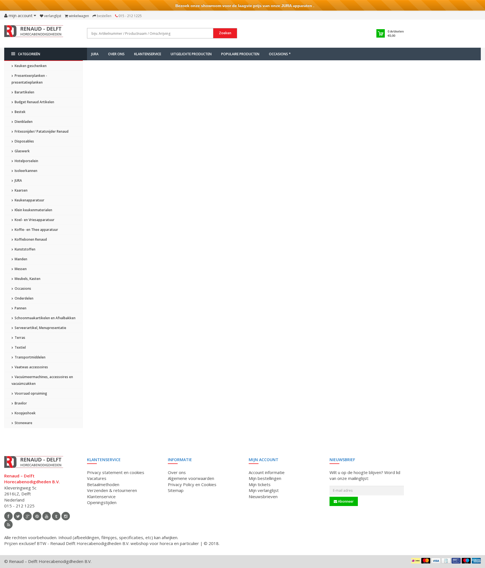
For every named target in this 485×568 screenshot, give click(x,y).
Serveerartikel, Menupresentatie (40, 327)
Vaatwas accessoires (31, 367)
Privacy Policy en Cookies (192, 484)
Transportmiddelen (29, 357)
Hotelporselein (26, 160)
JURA (95, 54)
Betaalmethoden (103, 484)
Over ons (116, 54)
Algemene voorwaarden (191, 478)
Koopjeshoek (25, 413)
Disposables (24, 141)
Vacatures (96, 478)
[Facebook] (8, 516)
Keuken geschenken (30, 65)
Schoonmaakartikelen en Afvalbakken (45, 318)
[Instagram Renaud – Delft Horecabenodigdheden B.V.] (65, 516)
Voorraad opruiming (30, 393)
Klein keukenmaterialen (33, 210)
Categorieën (29, 54)
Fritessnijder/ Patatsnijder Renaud (41, 131)
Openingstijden (101, 502)
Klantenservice (147, 54)
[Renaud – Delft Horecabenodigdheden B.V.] (33, 33)
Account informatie (267, 472)
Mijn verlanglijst (264, 490)
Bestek (20, 111)
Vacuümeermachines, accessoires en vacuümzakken (42, 380)
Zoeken (225, 33)
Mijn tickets (260, 484)
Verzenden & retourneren (112, 490)
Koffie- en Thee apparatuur (36, 229)
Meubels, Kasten (27, 278)
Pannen (20, 308)
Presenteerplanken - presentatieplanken (29, 79)
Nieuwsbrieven (263, 496)
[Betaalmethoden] (415, 561)
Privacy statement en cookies (115, 472)
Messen (20, 268)
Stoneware (23, 422)
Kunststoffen (24, 249)
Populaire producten (240, 54)
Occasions (22, 288)
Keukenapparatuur (29, 200)
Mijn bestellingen (265, 478)
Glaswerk (22, 151)
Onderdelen (23, 298)
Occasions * (280, 54)
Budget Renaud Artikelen (34, 102)
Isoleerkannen (25, 170)
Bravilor (20, 403)
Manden (20, 259)
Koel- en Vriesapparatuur (34, 219)
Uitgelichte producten (191, 54)
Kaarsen (21, 190)
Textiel (20, 347)
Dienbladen (23, 121)
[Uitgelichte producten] (8, 524)
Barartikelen (24, 92)
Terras (19, 337)
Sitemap (176, 490)
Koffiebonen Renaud (30, 239)
